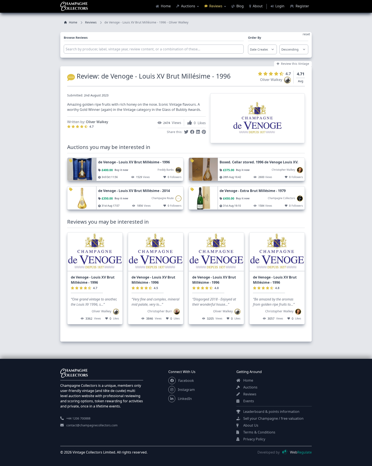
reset (306, 34)
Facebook (185, 380)
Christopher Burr (159, 311)
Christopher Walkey (279, 311)
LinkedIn (184, 398)
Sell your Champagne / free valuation (273, 418)
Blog (240, 6)
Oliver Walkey (97, 121)
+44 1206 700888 (78, 418)
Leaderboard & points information (270, 411)
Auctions (188, 6)
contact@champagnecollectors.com (92, 425)
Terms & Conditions (258, 432)
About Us (250, 425)
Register (302, 6)
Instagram (186, 389)
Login (279, 6)
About (257, 6)
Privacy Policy (253, 439)
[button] (172, 380)
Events (248, 401)
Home (165, 6)
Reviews (215, 6)
